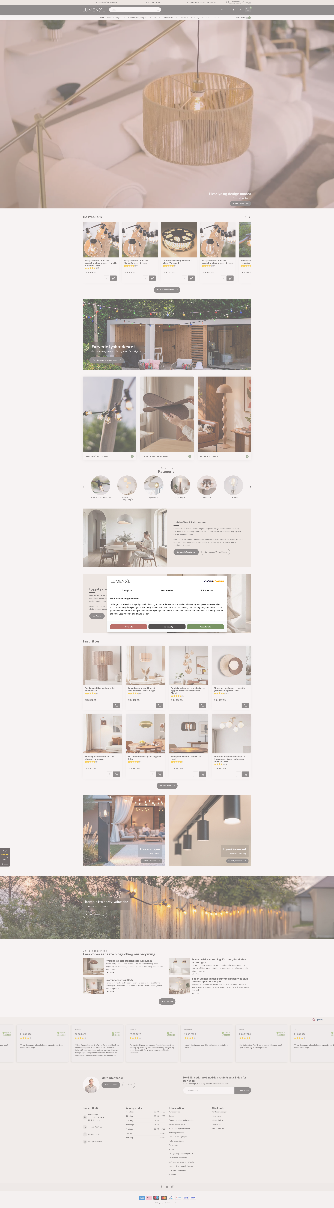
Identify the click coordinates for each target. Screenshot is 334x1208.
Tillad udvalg (167, 627)
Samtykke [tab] (127, 590)
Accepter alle (205, 627)
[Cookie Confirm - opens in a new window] (214, 581)
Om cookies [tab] (167, 590)
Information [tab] (207, 590)
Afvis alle (129, 627)
